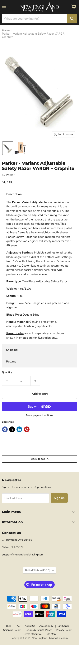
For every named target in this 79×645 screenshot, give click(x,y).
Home (6, 30)
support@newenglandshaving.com (23, 554)
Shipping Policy (12, 630)
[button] (7, 148)
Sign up (59, 498)
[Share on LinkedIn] (19, 429)
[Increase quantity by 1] (35, 381)
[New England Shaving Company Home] (39, 7)
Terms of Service (32, 634)
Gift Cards (63, 626)
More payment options (39, 415)
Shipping (12, 350)
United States (37, 570)
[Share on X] (12, 429)
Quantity (7, 372)
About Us (30, 626)
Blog (9, 626)
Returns (11, 361)
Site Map (51, 634)
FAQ (18, 626)
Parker (10, 175)
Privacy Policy (64, 630)
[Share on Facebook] (5, 429)
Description (14, 194)
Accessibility (46, 626)
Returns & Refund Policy (38, 630)
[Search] (72, 18)
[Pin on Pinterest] (27, 429)
